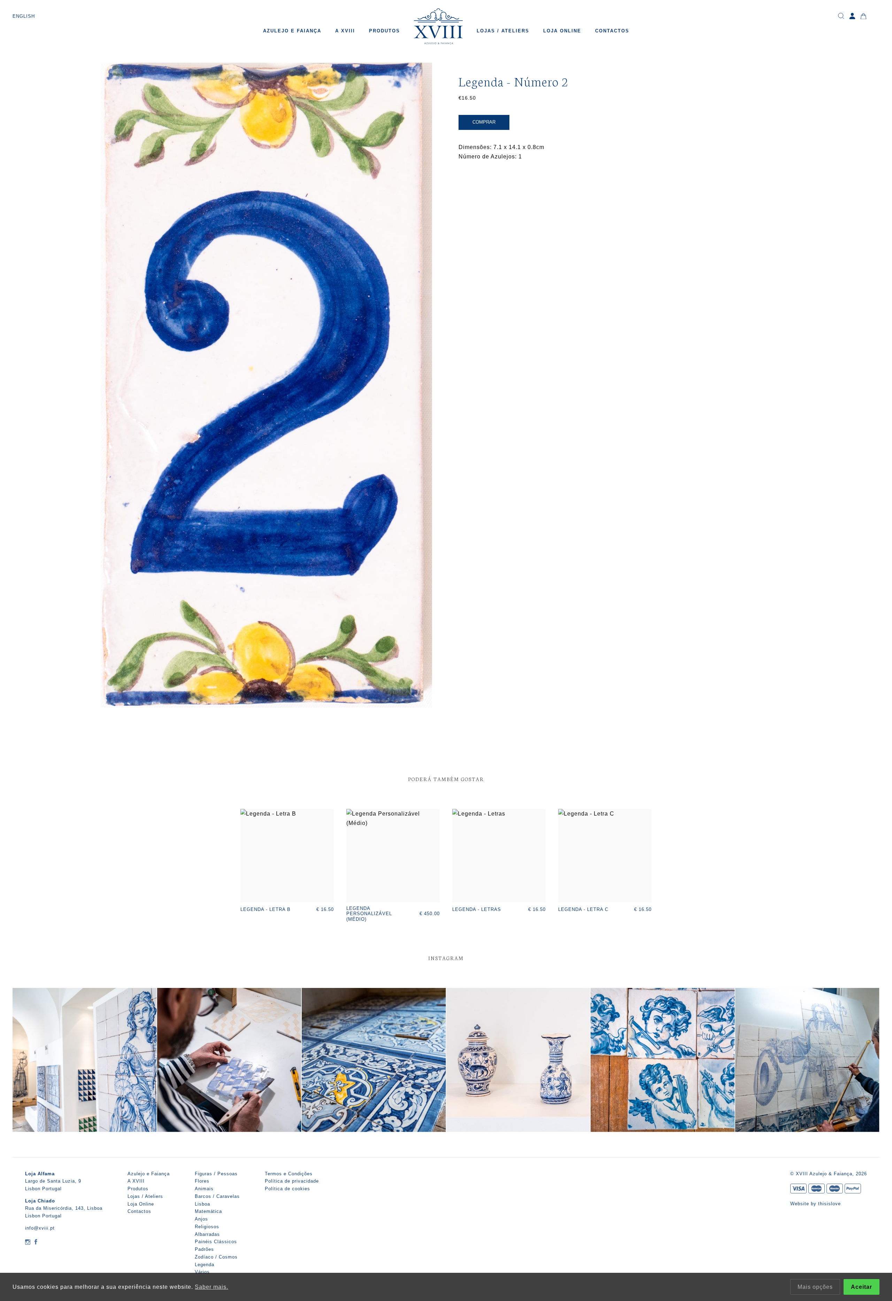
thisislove (829, 1203)
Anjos (201, 1219)
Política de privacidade (292, 1181)
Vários (202, 1272)
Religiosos (207, 1226)
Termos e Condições (289, 1173)
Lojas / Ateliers (503, 30)
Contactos (612, 30)
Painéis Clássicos (216, 1241)
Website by (804, 1203)
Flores (202, 1181)
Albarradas (207, 1234)
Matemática (208, 1211)
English (24, 16)
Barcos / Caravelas (217, 1196)
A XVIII (345, 30)
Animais (204, 1188)
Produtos (384, 30)
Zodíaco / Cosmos (216, 1257)
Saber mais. (211, 1287)
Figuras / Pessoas (216, 1173)
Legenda (204, 1264)
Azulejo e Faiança (292, 30)
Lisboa (202, 1204)
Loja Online (562, 30)
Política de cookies (287, 1188)
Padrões (204, 1249)
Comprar (483, 122)
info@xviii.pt (40, 1228)
